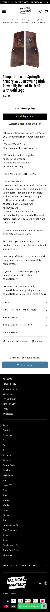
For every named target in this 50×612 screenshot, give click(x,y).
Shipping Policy (10, 389)
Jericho (6, 470)
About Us (7, 379)
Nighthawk (8, 475)
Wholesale (8, 414)
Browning (7, 435)
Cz (4, 445)
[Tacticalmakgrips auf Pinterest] (40, 583)
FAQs (5, 409)
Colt (5, 440)
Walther (6, 505)
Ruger (5, 490)
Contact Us (8, 394)
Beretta (6, 430)
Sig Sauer (7, 455)
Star (5, 520)
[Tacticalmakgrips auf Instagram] (45, 583)
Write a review (25, 365)
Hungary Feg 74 (10, 525)
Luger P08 (7, 485)
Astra (5, 425)
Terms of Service (11, 404)
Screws (6, 535)
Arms (5, 540)
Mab (5, 480)
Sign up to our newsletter (19, 565)
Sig (4, 450)
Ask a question (10, 333)
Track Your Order (11, 550)
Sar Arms (7, 460)
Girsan (6, 515)
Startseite (6, 20)
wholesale (7, 555)
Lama (5, 510)
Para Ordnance (10, 530)
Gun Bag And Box (11, 545)
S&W (5, 495)
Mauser (6, 500)
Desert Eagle (9, 465)
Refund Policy (9, 384)
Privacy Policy (9, 399)
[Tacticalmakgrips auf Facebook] (34, 583)
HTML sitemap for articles (16, 317)
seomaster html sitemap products (19, 310)
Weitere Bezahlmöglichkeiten (25, 123)
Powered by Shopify (9, 593)
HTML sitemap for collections (17, 325)
